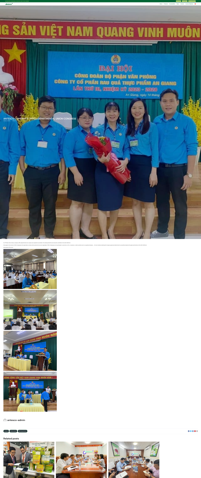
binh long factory (22, 431)
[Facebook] (188, 431)
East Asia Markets (192, 1)
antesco (6, 431)
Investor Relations (189, 3)
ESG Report (179, 1)
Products (166, 3)
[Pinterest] (195, 431)
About (161, 3)
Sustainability (172, 3)
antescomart (13, 431)
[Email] (197, 431)
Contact (182, 3)
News (178, 3)
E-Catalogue (184, 1)
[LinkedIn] (193, 431)
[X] (191, 431)
